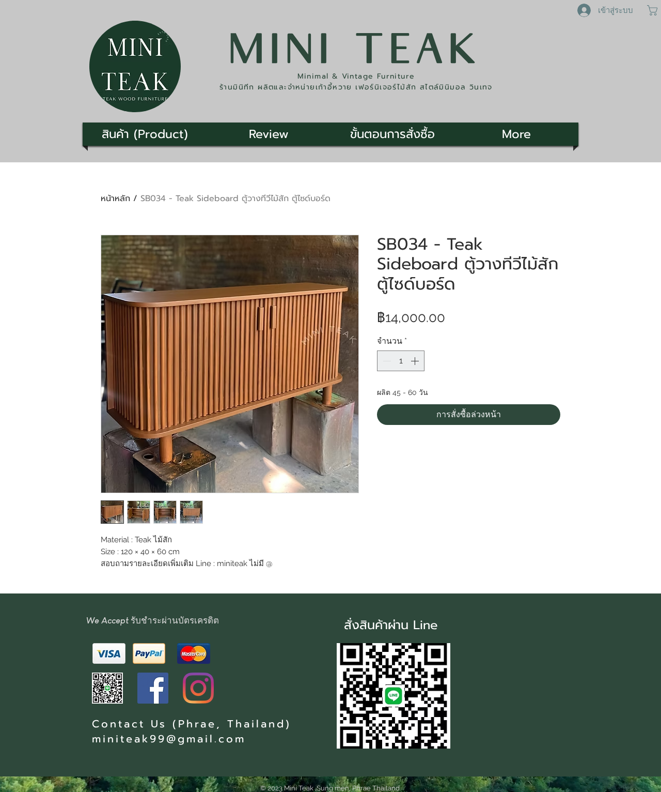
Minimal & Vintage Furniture (356, 76)
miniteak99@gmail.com (169, 739)
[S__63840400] (107, 688)
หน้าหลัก (115, 198)
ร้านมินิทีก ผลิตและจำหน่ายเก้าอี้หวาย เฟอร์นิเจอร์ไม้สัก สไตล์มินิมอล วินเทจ (356, 87)
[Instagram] (198, 688)
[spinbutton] (400, 361)
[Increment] (415, 361)
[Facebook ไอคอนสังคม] (152, 688)
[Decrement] (386, 361)
